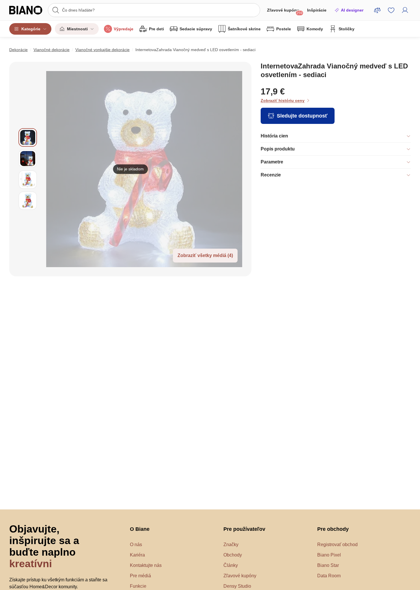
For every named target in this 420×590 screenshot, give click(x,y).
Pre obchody (333, 529)
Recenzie (271, 174)
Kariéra (137, 554)
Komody (315, 29)
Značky (230, 544)
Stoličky (346, 29)
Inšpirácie (316, 10)
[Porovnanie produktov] (377, 10)
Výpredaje (123, 29)
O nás (136, 544)
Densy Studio (237, 586)
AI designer (352, 10)
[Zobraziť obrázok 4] (27, 200)
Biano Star (328, 565)
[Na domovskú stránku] (26, 10)
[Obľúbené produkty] (391, 10)
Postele (283, 29)
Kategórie (30, 29)
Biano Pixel (329, 554)
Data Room (329, 575)
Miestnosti (77, 29)
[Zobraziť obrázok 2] (27, 158)
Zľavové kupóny (285, 11)
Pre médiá (140, 575)
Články (230, 565)
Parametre (272, 161)
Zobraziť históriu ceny (283, 100)
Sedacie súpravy (196, 29)
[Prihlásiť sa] (405, 10)
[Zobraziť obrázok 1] (27, 137)
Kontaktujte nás (146, 565)
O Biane (140, 529)
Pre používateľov (244, 529)
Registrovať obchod (337, 544)
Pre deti (156, 29)
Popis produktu (278, 148)
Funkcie (138, 586)
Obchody (232, 554)
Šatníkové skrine (244, 29)
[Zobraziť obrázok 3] (27, 179)
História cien (274, 135)
